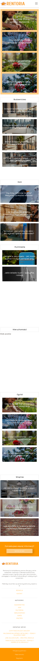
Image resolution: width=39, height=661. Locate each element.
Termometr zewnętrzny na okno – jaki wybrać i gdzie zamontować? (18, 232)
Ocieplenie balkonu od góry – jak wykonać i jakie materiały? (19, 110)
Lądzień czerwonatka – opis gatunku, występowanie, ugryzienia (19, 62)
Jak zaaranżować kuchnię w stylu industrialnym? (18, 489)
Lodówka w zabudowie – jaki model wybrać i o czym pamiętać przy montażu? (19, 257)
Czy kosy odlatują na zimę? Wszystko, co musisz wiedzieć (19, 194)
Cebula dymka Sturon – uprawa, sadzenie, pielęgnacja (19, 20)
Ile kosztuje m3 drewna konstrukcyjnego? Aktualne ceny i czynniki (19, 213)
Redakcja (19, 590)
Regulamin (19, 658)
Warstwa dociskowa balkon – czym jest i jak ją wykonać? (19, 159)
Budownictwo (20, 99)
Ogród (20, 394)
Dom (20, 182)
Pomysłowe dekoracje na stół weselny (19, 508)
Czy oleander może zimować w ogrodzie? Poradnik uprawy (19, 41)
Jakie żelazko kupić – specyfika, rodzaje (19, 274)
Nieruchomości (20, 329)
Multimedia (20, 247)
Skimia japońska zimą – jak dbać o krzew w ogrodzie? (19, 83)
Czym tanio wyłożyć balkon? (19, 631)
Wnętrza (20, 477)
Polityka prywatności (19, 650)
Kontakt (19, 593)
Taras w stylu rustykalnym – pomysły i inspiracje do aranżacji (19, 641)
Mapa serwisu (19, 654)
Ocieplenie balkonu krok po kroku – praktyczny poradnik (19, 126)
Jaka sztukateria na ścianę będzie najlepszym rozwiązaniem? (19, 527)
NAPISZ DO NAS (19, 551)
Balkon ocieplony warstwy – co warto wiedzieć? (19, 143)
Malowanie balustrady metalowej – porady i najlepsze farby (19, 634)
